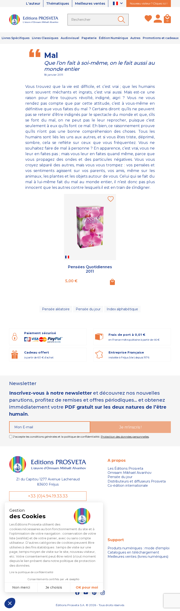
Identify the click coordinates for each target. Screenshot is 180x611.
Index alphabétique (122, 309)
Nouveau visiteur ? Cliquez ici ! (148, 3)
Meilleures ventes (90, 3)
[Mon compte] (158, 19)
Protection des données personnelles (125, 436)
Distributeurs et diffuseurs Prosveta (137, 481)
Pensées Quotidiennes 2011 (90, 269)
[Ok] (122, 19)
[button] (9, 603)
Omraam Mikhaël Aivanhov (130, 473)
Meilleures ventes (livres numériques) (138, 556)
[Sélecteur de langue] (118, 3)
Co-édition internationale (128, 485)
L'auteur (33, 3)
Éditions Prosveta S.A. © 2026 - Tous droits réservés (90, 605)
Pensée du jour (88, 309)
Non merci (21, 587)
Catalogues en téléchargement (133, 552)
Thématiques (57, 3)
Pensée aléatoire (56, 309)
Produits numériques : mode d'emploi (138, 548)
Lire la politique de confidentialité (31, 572)
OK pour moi (87, 587)
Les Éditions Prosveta (125, 468)
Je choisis (53, 587)
